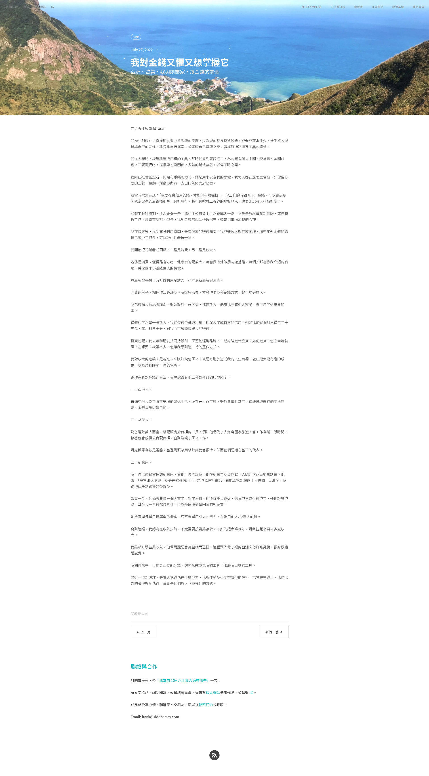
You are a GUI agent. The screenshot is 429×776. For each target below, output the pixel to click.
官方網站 (40, 6)
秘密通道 (206, 704)
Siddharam (11, 6)
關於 (26, 6)
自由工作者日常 (311, 6)
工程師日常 (338, 6)
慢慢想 (358, 6)
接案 (136, 37)
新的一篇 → (274, 632)
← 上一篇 (144, 632)
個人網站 (213, 692)
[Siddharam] (214, 754)
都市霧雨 (419, 6)
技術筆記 (377, 6)
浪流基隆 (398, 6)
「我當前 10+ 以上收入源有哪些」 (183, 680)
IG (52, 6)
